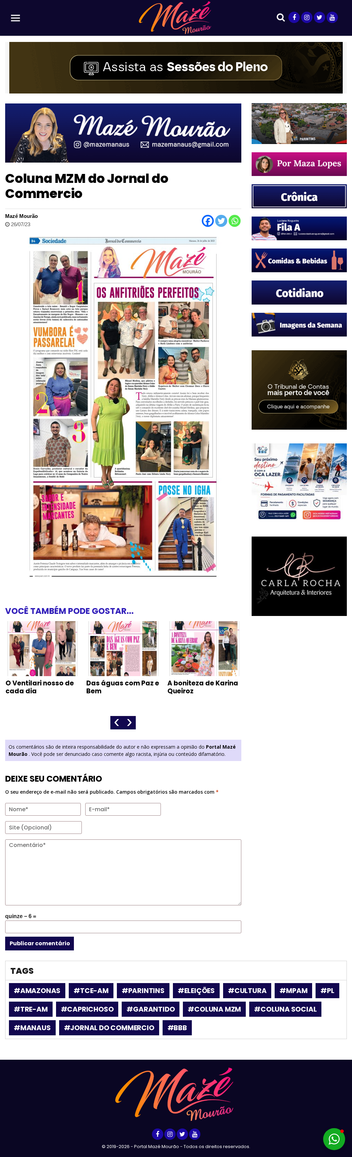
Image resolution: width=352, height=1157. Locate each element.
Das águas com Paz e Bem (122, 687)
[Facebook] (208, 221)
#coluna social (285, 1009)
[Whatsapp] (235, 221)
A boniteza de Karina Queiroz (202, 687)
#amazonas (37, 990)
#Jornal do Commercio (109, 1028)
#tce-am (91, 990)
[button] (334, 1139)
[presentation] (116, 722)
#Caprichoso (87, 1009)
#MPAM (293, 990)
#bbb (177, 1028)
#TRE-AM (31, 1009)
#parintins (143, 990)
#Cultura (247, 990)
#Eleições (196, 990)
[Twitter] (221, 221)
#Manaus (32, 1028)
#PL (327, 990)
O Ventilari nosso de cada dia (40, 687)
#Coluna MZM (214, 1009)
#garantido (150, 1009)
